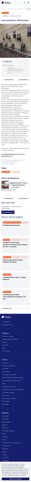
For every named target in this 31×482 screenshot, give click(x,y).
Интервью (5, 368)
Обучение (5, 448)
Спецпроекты (6, 321)
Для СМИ (5, 345)
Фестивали (5, 404)
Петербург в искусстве (9, 374)
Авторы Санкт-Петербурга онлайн (12, 377)
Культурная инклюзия (8, 386)
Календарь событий (8, 431)
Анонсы (4, 342)
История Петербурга (8, 366)
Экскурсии (5, 457)
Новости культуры (7, 336)
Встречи (4, 425)
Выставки (21, 9)
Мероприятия (6, 422)
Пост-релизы (6, 351)
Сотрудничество (7, 324)
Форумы (4, 454)
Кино (3, 434)
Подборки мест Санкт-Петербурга (13, 389)
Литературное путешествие (11, 443)
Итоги (4, 348)
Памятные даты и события (10, 339)
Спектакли (5, 460)
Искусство (5, 363)
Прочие (4, 451)
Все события (12, 9)
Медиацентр (6, 445)
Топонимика (6, 401)
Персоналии (6, 371)
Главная (3, 9)
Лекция (4, 440)
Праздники (5, 395)
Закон (4, 383)
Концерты (5, 437)
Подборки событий (8, 392)
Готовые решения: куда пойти (11, 380)
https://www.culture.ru (8, 164)
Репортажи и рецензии (9, 398)
